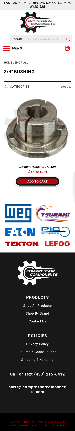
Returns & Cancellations (37, 352)
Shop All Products (37, 306)
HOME (8, 62)
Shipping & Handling (37, 360)
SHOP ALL (21, 62)
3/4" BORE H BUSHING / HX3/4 (37, 166)
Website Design (21, 425)
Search (18, 39)
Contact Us (37, 321)
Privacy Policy (37, 344)
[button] (23, 48)
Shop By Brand (37, 313)
